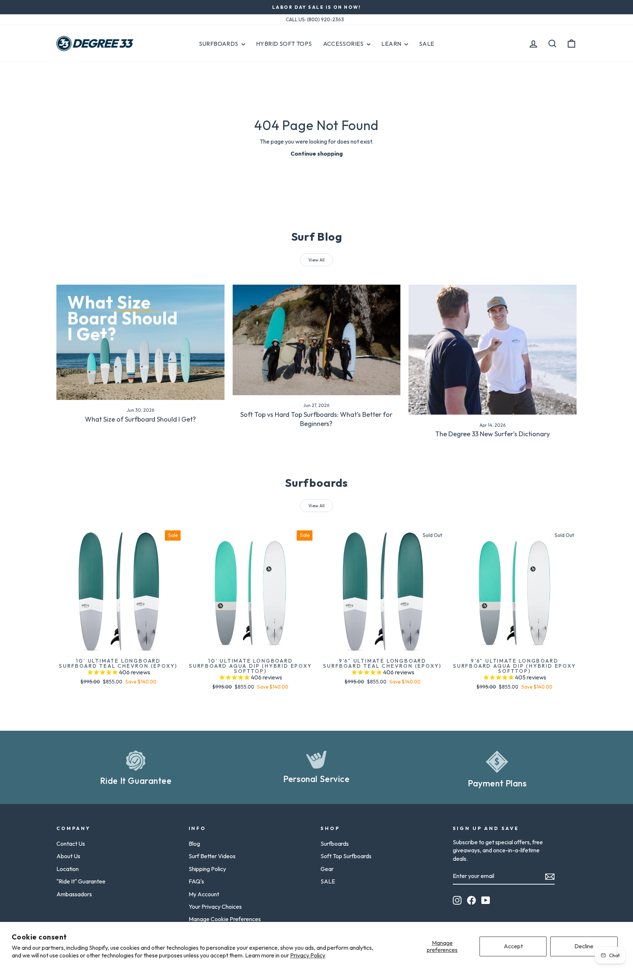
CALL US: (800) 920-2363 (315, 19)
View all (316, 260)
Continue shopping (316, 153)
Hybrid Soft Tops (284, 43)
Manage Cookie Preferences (225, 919)
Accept (513, 946)
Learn (391, 43)
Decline (583, 946)
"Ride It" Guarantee (81, 881)
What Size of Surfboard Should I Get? (140, 419)
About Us (68, 856)
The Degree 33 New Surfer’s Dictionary (492, 434)
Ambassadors (74, 894)
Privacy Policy (307, 955)
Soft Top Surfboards (346, 856)
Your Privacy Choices (215, 906)
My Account (204, 894)
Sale (426, 43)
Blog (194, 843)
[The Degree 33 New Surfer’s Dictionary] (492, 350)
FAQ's (196, 881)
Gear (327, 868)
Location (67, 868)
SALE (328, 881)
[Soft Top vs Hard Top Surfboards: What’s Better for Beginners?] (317, 340)
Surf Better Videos (212, 856)
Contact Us (70, 843)
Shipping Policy (207, 868)
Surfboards (219, 43)
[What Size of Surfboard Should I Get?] (140, 342)
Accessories (344, 43)
